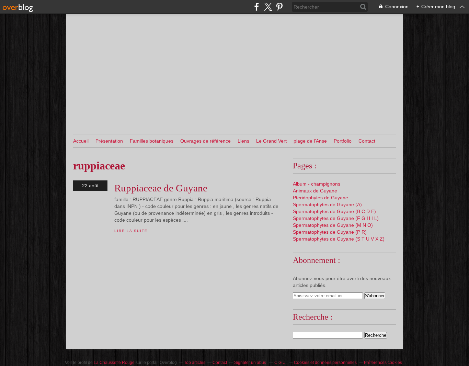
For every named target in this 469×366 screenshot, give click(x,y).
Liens (243, 141)
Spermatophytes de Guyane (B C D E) (334, 211)
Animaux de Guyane (315, 190)
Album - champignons (316, 184)
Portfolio (343, 141)
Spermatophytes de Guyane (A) (327, 204)
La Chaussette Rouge (114, 362)
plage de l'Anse (310, 141)
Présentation (109, 141)
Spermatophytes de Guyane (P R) (330, 232)
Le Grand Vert (271, 141)
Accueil (81, 141)
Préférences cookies (383, 362)
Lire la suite (130, 231)
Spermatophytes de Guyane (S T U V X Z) (339, 239)
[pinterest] (279, 7)
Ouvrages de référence (205, 141)
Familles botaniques (151, 141)
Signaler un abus (250, 362)
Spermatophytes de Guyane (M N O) (333, 225)
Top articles (194, 362)
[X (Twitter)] (268, 7)
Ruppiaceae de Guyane (160, 187)
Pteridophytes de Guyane (320, 197)
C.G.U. (280, 362)
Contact (366, 141)
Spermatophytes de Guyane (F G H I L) (336, 218)
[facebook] (256, 7)
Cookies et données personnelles (325, 362)
